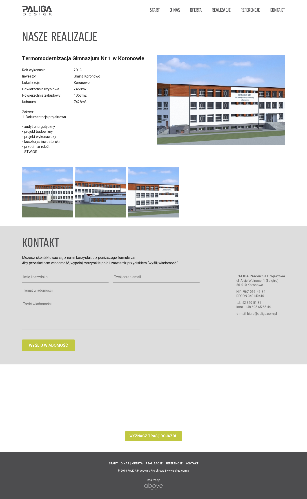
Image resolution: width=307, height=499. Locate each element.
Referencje (250, 10)
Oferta (196, 10)
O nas (175, 10)
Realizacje (221, 10)
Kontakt (277, 10)
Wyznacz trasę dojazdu (153, 436)
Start (155, 10)
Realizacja (153, 480)
